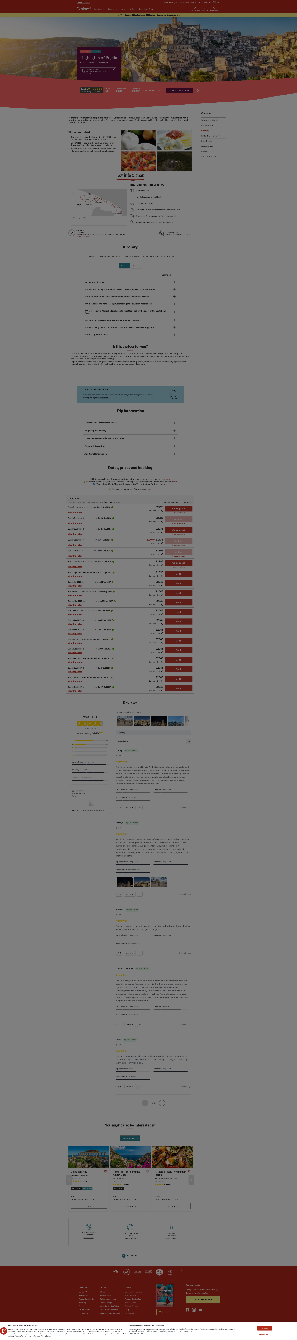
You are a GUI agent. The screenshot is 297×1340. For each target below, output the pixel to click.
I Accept (264, 1328)
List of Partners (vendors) (138, 1333)
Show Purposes (264, 1334)
